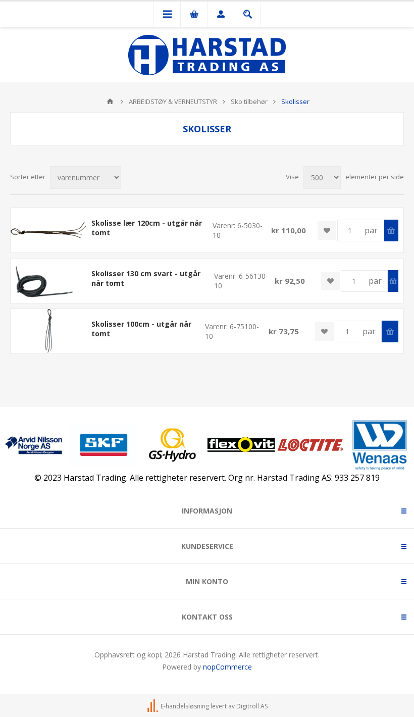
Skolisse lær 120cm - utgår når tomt (146, 227)
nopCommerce (227, 667)
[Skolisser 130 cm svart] (48, 280)
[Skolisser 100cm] (48, 331)
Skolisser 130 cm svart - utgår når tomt (145, 278)
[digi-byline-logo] (153, 706)
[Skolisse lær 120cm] (48, 230)
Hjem (110, 101)
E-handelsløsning (185, 706)
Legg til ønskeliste (327, 230)
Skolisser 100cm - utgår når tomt (141, 328)
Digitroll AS (252, 706)
